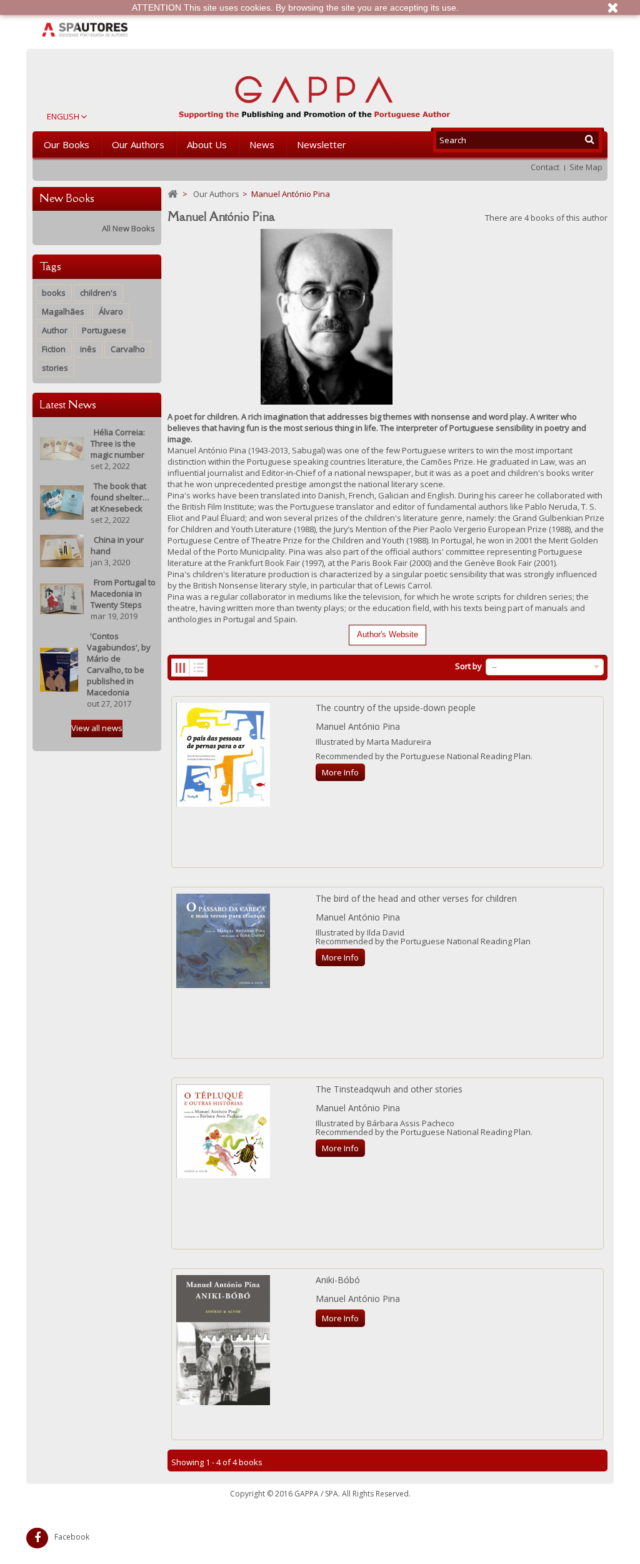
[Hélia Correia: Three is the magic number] (62, 448)
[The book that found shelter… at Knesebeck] (62, 501)
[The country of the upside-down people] (223, 755)
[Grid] (180, 667)
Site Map (585, 167)
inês (88, 349)
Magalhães (63, 311)
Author (55, 330)
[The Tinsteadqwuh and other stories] (223, 1131)
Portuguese (104, 330)
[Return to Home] (173, 194)
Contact (545, 167)
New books (66, 198)
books (54, 292)
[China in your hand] (62, 549)
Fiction (54, 349)
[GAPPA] (314, 92)
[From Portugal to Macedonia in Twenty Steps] (62, 598)
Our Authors (138, 144)
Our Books (66, 144)
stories (55, 367)
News (261, 144)
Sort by (468, 666)
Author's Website (387, 634)
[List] (198, 667)
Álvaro (111, 311)
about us (207, 144)
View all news (96, 728)
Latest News (67, 404)
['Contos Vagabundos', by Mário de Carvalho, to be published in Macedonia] (59, 668)
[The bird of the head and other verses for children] (223, 941)
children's (98, 292)
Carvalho (128, 349)
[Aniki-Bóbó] (223, 1340)
